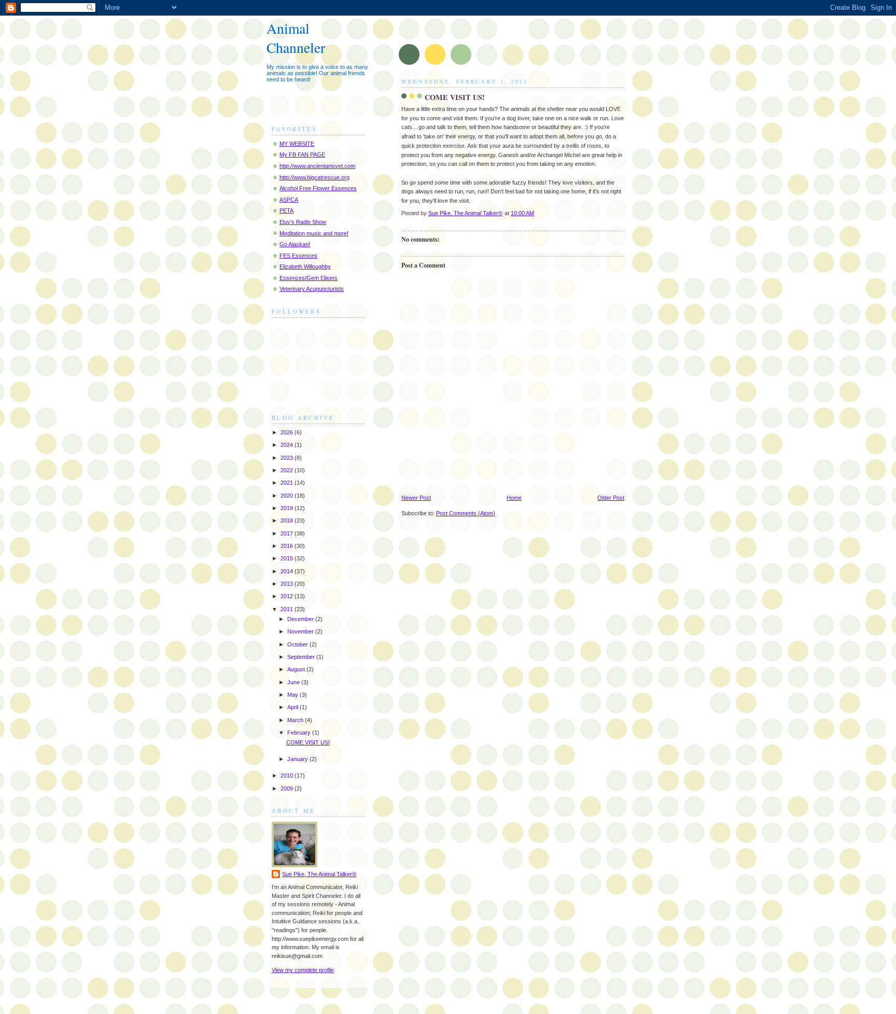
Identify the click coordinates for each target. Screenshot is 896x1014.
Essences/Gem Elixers (308, 278)
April (293, 707)
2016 (288, 546)
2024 (288, 445)
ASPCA (288, 199)
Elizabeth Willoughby (305, 266)
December (301, 619)
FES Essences (298, 255)
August (296, 669)
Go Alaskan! (294, 244)
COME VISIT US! (308, 742)
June (294, 682)
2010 (288, 775)
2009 (288, 788)
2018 (288, 520)
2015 (288, 558)
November (301, 631)
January (298, 759)
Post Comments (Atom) (465, 513)
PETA (286, 210)
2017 (288, 533)
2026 (288, 432)
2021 (288, 483)
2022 (288, 470)
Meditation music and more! (313, 233)
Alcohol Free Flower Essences (318, 188)
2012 (288, 596)
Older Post (610, 498)
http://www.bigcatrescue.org (314, 177)
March (296, 720)
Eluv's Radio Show (302, 222)
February (299, 732)
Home (514, 498)
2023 (288, 458)
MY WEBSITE (296, 143)
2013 (288, 584)
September (301, 657)
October (298, 644)
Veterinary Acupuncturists (311, 289)
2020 (288, 495)
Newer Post (416, 498)
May (293, 695)
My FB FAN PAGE (302, 154)
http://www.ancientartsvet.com (317, 166)
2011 (288, 609)
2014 (288, 571)
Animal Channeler (296, 38)
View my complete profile (303, 970)
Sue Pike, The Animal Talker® (319, 874)
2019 (288, 508)
